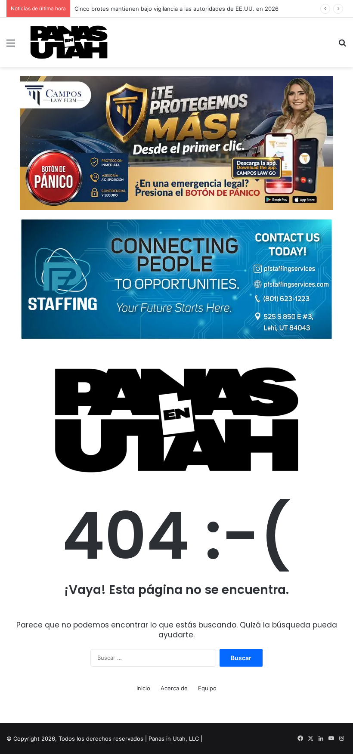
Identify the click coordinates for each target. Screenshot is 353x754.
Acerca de (174, 688)
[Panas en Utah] (69, 42)
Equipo (207, 688)
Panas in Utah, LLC (174, 738)
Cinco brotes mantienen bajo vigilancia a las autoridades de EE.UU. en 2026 (176, 8)
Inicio (143, 688)
